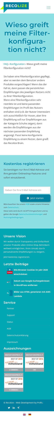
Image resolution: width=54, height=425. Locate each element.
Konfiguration (17, 64)
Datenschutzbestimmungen (31, 214)
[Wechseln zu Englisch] (24, 414)
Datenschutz (13, 207)
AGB (27, 204)
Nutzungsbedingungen (13, 217)
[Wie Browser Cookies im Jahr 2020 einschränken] (10, 270)
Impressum (12, 342)
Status (10, 322)
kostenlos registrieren (18, 257)
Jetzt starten (37, 198)
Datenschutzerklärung (17, 335)
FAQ (6, 64)
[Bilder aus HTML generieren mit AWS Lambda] (10, 292)
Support (11, 315)
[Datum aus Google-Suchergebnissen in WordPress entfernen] (10, 281)
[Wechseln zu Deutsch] (30, 414)
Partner (10, 308)
